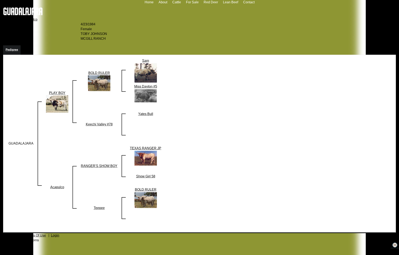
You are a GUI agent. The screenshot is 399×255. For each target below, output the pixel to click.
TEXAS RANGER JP (145, 148)
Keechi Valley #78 (99, 124)
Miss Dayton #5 (145, 86)
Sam (145, 60)
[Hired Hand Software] (395, 249)
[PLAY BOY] (57, 104)
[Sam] (145, 72)
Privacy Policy (10, 235)
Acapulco (30, 19)
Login (55, 235)
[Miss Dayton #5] (145, 95)
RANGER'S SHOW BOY (99, 166)
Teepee (99, 208)
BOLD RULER (99, 73)
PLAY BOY (11, 19)
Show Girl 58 (145, 176)
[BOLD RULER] (99, 83)
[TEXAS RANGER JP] (145, 158)
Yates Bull (145, 114)
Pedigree (12, 49)
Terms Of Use (36, 235)
